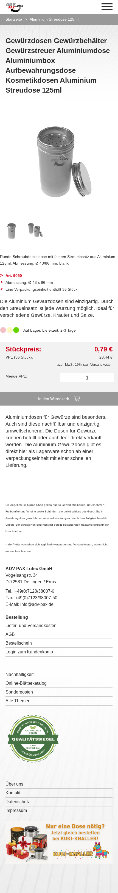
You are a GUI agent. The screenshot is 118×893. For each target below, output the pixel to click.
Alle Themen (17, 700)
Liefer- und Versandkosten (31, 625)
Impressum (16, 810)
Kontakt (12, 793)
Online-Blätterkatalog (26, 683)
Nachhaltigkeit (19, 674)
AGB (10, 634)
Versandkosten (101, 365)
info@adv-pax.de (37, 604)
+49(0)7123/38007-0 (34, 591)
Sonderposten (19, 692)
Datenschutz (17, 801)
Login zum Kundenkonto (29, 652)
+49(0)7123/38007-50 (36, 597)
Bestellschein (18, 643)
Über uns (14, 784)
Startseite (13, 19)
